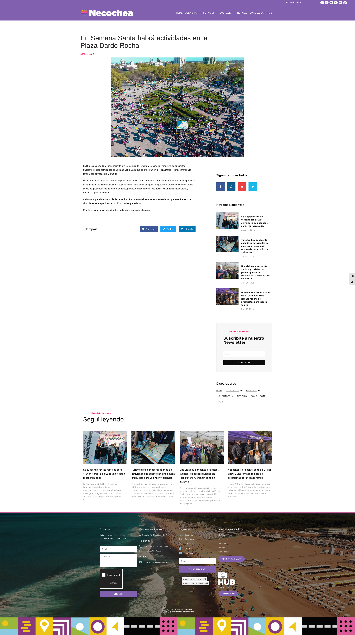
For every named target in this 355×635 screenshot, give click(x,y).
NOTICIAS (242, 13)
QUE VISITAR (191, 13)
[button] (149, 229)
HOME (179, 13)
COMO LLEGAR (257, 13)
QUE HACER (226, 13)
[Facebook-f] (220, 186)
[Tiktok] (345, 2)
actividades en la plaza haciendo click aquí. (129, 210)
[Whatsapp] (322, 2)
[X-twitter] (336, 2)
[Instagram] (327, 2)
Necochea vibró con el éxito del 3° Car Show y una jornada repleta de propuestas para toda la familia (255, 298)
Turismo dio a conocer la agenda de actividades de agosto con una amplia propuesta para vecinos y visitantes (254, 246)
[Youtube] (340, 2)
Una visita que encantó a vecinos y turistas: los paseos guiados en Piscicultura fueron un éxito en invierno (256, 272)
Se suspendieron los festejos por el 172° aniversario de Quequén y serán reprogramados (104, 473)
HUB (269, 13)
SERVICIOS (209, 13)
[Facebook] (331, 2)
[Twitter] (252, 186)
